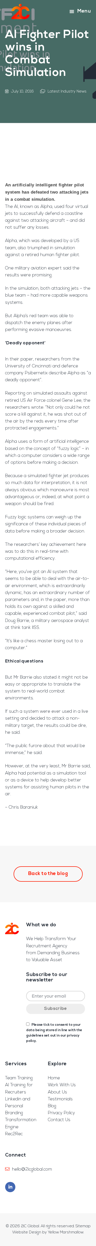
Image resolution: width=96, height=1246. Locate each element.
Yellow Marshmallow (65, 1232)
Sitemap (83, 1226)
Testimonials (60, 1099)
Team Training (19, 1078)
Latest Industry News (67, 92)
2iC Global (20, 11)
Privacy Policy (61, 1113)
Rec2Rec (14, 1134)
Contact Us (59, 1120)
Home (54, 1078)
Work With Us (62, 1085)
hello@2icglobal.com (32, 1169)
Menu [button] (84, 11)
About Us (57, 1092)
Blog (52, 1106)
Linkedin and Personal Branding (17, 1106)
